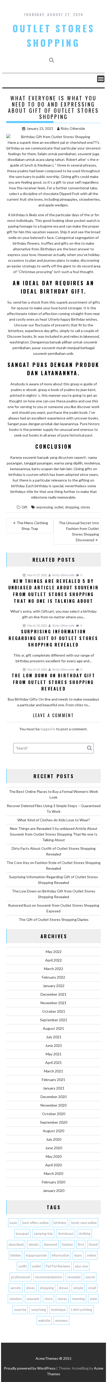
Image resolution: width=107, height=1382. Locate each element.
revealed (74, 1277)
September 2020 (53, 1122)
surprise (20, 1310)
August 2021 (53, 1028)
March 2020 (53, 1173)
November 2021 (53, 1003)
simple (78, 1288)
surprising (38, 1310)
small (92, 1288)
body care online (84, 1223)
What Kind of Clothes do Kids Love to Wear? (53, 820)
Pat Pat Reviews (58, 1266)
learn (78, 1255)
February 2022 (53, 977)
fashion (67, 1244)
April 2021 (53, 1062)
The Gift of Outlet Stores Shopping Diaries (54, 919)
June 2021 (53, 1045)
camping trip (43, 1233)
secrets (15, 1288)
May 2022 (54, 951)
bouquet (22, 1233)
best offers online (35, 1223)
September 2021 (53, 1020)
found (93, 1244)
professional (20, 1277)
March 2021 (53, 1071)
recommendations (48, 1277)
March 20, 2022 (37, 625)
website (44, 1320)
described (16, 1244)
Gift (24, 507)
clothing (84, 1233)
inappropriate (36, 1255)
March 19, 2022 (37, 669)
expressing (44, 507)
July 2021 (53, 1037)
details (34, 1244)
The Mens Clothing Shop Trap (32, 526)
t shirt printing (81, 1310)
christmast (65, 1233)
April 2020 (53, 1165)
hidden (15, 1255)
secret (90, 1277)
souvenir (32, 1299)
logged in (48, 729)
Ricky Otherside (73, 128)
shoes (30, 1288)
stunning (78, 1299)
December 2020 (53, 1096)
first (81, 1244)
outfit (22, 1266)
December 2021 (53, 994)
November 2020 (53, 1105)
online (91, 1255)
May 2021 (54, 1054)
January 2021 (53, 1088)
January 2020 (53, 1190)
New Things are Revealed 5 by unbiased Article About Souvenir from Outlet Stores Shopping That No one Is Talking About (53, 834)
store (48, 1299)
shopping (72, 507)
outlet (58, 507)
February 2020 (53, 1182)
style (93, 1299)
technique (58, 1310)
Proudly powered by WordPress (30, 1368)
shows (63, 1288)
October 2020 (53, 1113)
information (60, 1255)
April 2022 (53, 960)
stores (85, 507)
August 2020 (53, 1131)
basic (13, 1223)
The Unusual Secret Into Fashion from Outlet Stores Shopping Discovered (79, 531)
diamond (50, 1244)
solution (15, 1299)
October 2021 (53, 1011)
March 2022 (53, 968)
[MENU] (101, 78)
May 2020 (54, 1156)
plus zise (81, 1266)
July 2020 (53, 1139)
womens (61, 1320)
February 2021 (53, 1079)
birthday (60, 1223)
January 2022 (53, 985)
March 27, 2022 (37, 575)
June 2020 (53, 1148)
